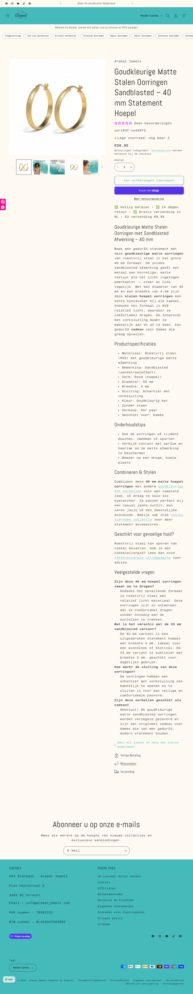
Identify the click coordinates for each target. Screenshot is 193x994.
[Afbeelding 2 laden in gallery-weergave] (40, 167)
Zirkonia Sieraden (168, 36)
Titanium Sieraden (93, 36)
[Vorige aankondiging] (61, 3)
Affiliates (107, 888)
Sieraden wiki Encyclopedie (121, 912)
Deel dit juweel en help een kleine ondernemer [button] (148, 744)
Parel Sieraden (143, 36)
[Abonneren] (125, 850)
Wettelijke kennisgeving (142, 984)
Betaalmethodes (110, 894)
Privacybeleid (119, 980)
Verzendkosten (161, 150)
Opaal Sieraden (119, 36)
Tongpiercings (13, 36)
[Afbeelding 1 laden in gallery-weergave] (23, 167)
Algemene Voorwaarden (116, 906)
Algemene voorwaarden (147, 980)
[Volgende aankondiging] (132, 3)
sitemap (104, 924)
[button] (8, 16)
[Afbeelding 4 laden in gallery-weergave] (74, 167)
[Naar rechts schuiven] (102, 167)
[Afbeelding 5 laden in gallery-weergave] (90, 167)
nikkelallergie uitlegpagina (142, 558)
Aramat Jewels (38, 980)
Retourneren (128, 764)
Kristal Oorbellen (65, 36)
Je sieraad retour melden (119, 876)
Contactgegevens (173, 984)
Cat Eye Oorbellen (38, 36)
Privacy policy (110, 918)
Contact (104, 882)
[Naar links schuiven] (12, 167)
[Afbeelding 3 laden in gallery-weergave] (57, 167)
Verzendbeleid (175, 980)
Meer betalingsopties (149, 199)
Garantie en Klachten (116, 900)
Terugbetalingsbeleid (92, 980)
